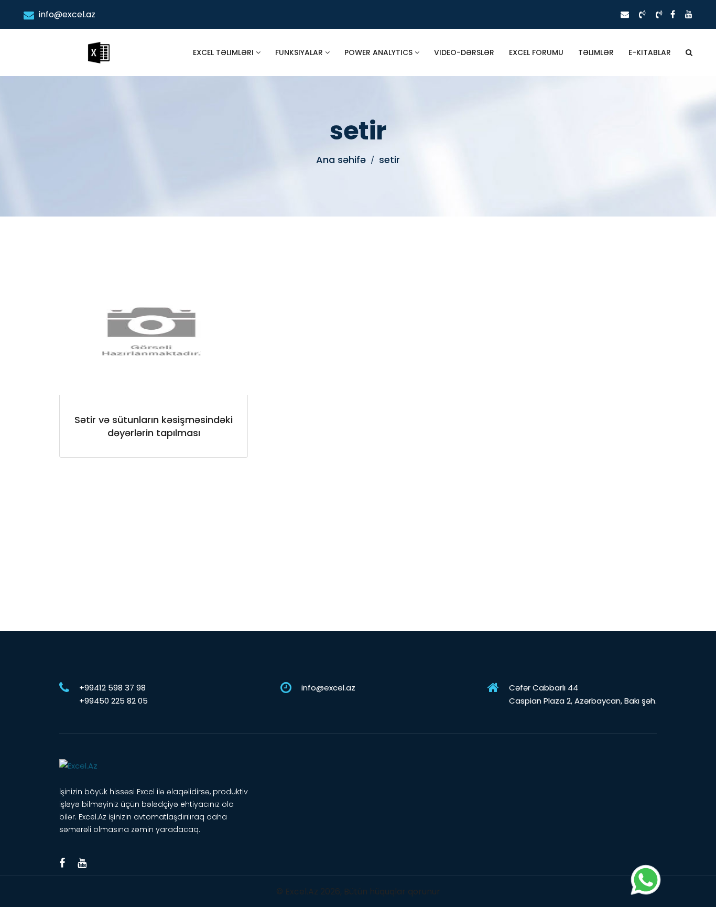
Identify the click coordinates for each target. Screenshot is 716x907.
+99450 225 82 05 (113, 700)
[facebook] (672, 14)
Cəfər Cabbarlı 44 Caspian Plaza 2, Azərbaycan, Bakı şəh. (583, 694)
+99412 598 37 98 (112, 687)
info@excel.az (66, 14)
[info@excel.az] (625, 14)
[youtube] (688, 14)
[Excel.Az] (98, 42)
